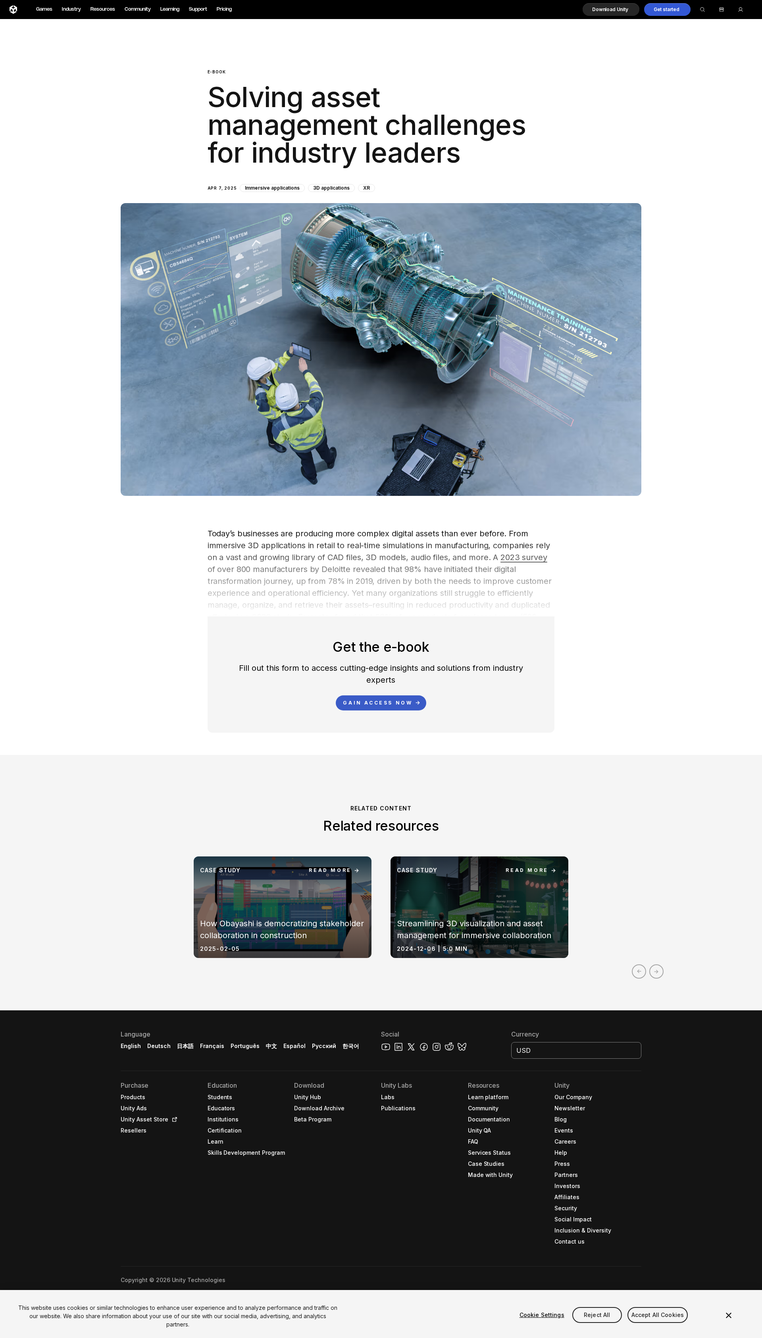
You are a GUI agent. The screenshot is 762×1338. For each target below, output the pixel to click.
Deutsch (159, 1045)
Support (198, 9)
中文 (271, 1045)
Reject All (597, 1314)
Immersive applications (272, 188)
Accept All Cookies (657, 1314)
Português (245, 1045)
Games (44, 9)
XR (366, 188)
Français (212, 1045)
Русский (324, 1045)
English (131, 1045)
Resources (102, 9)
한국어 (351, 1045)
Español (294, 1045)
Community (138, 9)
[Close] (728, 1315)
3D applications (331, 188)
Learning (169, 9)
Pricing (224, 9)
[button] (611, 9)
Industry (71, 9)
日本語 (185, 1045)
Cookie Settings (542, 1314)
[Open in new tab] (173, 1119)
